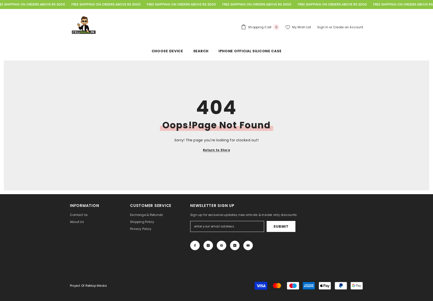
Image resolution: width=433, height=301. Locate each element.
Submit (280, 226)
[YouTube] (248, 245)
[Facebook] (195, 245)
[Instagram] (208, 245)
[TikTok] (235, 245)
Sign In (323, 27)
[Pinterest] (221, 245)
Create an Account (348, 27)
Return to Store (216, 150)
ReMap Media (96, 285)
